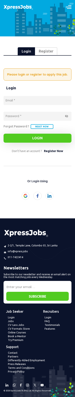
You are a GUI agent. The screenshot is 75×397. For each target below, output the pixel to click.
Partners (13, 356)
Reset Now (42, 126)
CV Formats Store (19, 328)
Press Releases (17, 363)
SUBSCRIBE (37, 296)
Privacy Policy (16, 371)
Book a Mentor (17, 336)
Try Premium (15, 339)
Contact (13, 352)
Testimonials (52, 324)
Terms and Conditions (21, 367)
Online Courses (17, 332)
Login (37, 138)
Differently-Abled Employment (26, 360)
